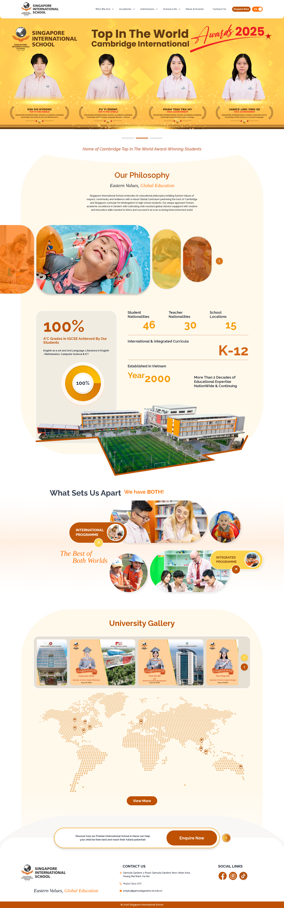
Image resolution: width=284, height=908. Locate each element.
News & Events (195, 9)
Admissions (147, 9)
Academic (125, 9)
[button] (241, 9)
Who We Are (102, 9)
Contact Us (219, 9)
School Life (170, 9)
